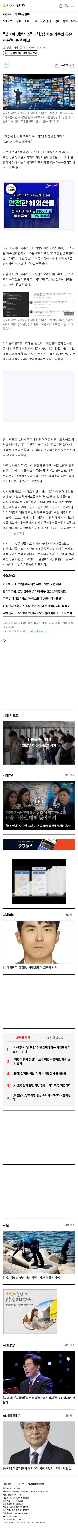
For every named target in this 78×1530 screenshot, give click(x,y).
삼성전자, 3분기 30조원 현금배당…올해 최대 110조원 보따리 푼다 (39, 613)
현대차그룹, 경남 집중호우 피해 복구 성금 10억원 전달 (35, 591)
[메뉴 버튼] (72, 5)
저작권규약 (19, 1483)
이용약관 (7, 1483)
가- (57, 65)
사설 (6, 1225)
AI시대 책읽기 (12, 1415)
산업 (34, 21)
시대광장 (9, 1345)
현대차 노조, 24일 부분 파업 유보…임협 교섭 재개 (32, 584)
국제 (57, 21)
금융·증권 (45, 21)
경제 (26, 21)
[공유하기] (60, 5)
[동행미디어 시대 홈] (14, 5)
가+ (72, 65)
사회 (65, 21)
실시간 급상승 (55, 1037)
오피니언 (8, 21)
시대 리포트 (11, 715)
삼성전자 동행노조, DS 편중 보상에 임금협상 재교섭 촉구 (36, 606)
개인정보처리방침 (36, 1483)
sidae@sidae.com (39, 631)
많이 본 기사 (23, 1037)
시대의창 (9, 914)
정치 (18, 21)
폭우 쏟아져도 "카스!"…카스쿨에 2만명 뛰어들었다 (33, 598)
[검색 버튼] (67, 6)
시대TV (8, 775)
